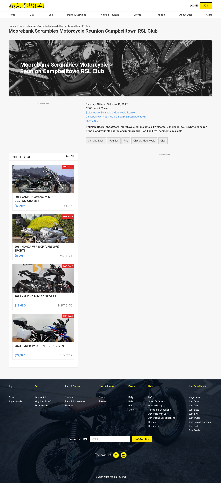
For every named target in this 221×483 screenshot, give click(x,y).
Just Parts (194, 426)
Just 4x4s (194, 413)
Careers (152, 422)
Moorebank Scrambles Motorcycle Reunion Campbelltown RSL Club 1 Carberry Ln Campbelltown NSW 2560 (116, 116)
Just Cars (193, 405)
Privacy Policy (155, 405)
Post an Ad (40, 397)
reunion (113, 140)
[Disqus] (147, 246)
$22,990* (20, 355)
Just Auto (194, 401)
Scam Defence (156, 401)
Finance (160, 14)
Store (209, 14)
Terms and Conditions (159, 409)
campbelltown (96, 140)
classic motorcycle (144, 140)
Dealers (69, 397)
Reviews (103, 401)
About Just (185, 14)
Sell (51, 14)
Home (12, 14)
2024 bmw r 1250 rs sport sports (39, 346)
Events (137, 14)
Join (206, 5)
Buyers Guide (15, 401)
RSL (126, 140)
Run (130, 405)
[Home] (26, 5)
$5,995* (20, 255)
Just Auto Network (198, 386)
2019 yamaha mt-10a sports (35, 296)
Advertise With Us (157, 413)
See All (70, 156)
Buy (32, 14)
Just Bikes (194, 409)
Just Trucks (194, 418)
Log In (194, 5)
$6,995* (20, 206)
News (102, 397)
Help (150, 386)
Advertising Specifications (161, 418)
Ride (130, 401)
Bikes (11, 397)
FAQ (150, 397)
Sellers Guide (41, 405)
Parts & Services (76, 14)
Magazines (194, 397)
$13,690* (20, 305)
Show (131, 409)
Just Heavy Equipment (200, 422)
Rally (130, 397)
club (163, 140)
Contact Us (154, 426)
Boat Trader (195, 430)
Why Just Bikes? (43, 401)
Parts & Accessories (75, 401)
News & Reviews (110, 14)
